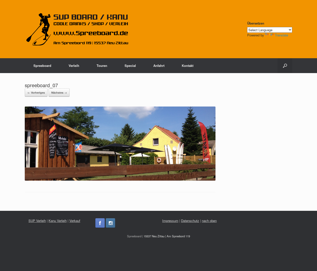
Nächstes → (59, 92)
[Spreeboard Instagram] (110, 223)
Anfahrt (158, 65)
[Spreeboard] (77, 29)
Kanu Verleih (58, 220)
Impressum (170, 220)
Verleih (74, 65)
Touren (102, 65)
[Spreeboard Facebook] (100, 223)
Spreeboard (42, 65)
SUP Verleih (37, 220)
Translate (281, 35)
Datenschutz (190, 220)
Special (130, 65)
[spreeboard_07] (120, 179)
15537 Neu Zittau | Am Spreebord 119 (167, 236)
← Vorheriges (36, 92)
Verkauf (74, 220)
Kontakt (187, 65)
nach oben (209, 220)
